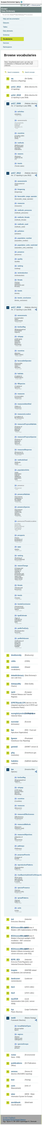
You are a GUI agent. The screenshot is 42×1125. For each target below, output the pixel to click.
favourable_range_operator (21, 196)
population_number (21, 238)
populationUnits (21, 470)
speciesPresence (21, 888)
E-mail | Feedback (9, 1118)
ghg (13, 753)
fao (12, 730)
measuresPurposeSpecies (21, 437)
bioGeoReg (21, 327)
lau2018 (14, 999)
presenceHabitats (21, 494)
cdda (13, 661)
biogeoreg (21, 189)
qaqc (19, 547)
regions (20, 1034)
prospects (21, 535)
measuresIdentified (21, 404)
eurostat (14, 722)
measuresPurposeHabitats (21, 424)
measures (21, 203)
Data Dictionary (19, 14)
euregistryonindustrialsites (17, 713)
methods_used (21, 224)
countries (21, 133)
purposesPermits (21, 855)
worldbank (15, 1102)
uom (13, 1086)
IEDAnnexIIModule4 (17, 949)
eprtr (13, 692)
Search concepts (30, 72)
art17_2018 (16, 307)
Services (6, 43)
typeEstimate (21, 615)
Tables (5, 27)
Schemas (6, 35)
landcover (15, 979)
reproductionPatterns (21, 865)
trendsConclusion (21, 604)
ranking (20, 266)
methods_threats (21, 217)
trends (20, 163)
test (12, 1080)
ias (12, 769)
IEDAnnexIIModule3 (17, 936)
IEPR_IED (15, 960)
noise (13, 1055)
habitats (20, 373)
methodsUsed (21, 460)
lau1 (13, 987)
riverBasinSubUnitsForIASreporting (21, 875)
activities (21, 111)
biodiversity (16, 655)
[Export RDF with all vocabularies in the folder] (36, 106)
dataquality (16, 684)
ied (12, 919)
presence (21, 252)
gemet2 (14, 747)
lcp (12, 1010)
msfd (13, 1018)
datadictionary (17, 675)
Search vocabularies (13, 72)
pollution (21, 231)
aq (12, 79)
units (19, 908)
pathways (21, 846)
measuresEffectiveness (21, 814)
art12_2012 (16, 87)
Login (24, 5)
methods (21, 143)
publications (16, 1063)
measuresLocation (21, 414)
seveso (14, 1071)
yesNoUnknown (21, 638)
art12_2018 (16, 95)
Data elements (8, 31)
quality (20, 259)
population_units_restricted (21, 245)
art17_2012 (16, 173)
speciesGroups (21, 1044)
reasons (20, 154)
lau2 (13, 993)
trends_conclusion (21, 298)
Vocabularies (7, 39)
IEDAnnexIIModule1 (17, 928)
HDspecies (21, 384)
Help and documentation (11, 19)
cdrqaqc (20, 336)
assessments (21, 181)
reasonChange (21, 566)
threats (20, 280)
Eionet (12, 14)
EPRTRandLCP (17, 703)
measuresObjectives (21, 834)
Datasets (6, 23)
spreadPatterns (21, 898)
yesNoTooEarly (21, 628)
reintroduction (21, 273)
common (15, 667)
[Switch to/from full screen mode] (28, 5)
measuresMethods (21, 824)
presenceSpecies (21, 507)
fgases (14, 738)
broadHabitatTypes (21, 1026)
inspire (14, 970)
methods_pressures (21, 210)
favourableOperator (21, 361)
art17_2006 (16, 103)
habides (14, 761)
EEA (12, 2)
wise (13, 1094)
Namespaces (7, 47)
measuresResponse (21, 450)
